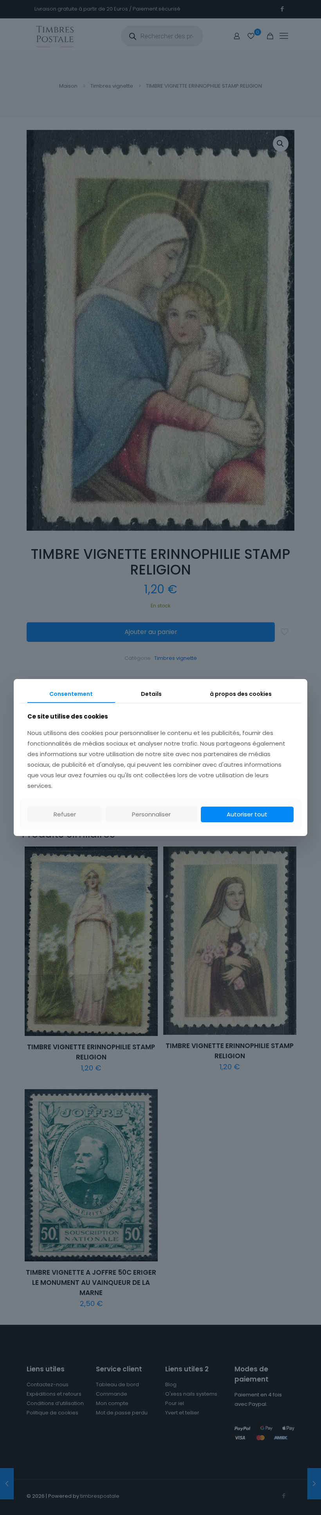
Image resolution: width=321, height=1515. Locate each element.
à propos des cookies (241, 694)
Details (151, 694)
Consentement (71, 694)
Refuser (65, 814)
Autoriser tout (247, 814)
